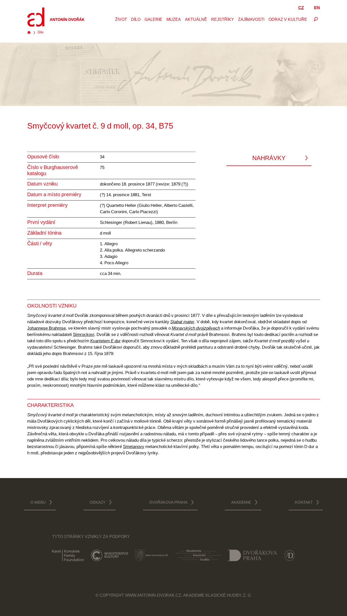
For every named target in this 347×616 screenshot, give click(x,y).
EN (317, 8)
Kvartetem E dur (105, 341)
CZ (301, 8)
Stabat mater (182, 322)
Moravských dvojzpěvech (196, 328)
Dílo (135, 20)
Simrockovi (83, 335)
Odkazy (97, 503)
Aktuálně (196, 20)
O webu (38, 503)
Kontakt (304, 503)
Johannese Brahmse (46, 328)
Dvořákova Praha (168, 503)
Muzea (173, 20)
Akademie (241, 503)
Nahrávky (269, 159)
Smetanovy (133, 447)
